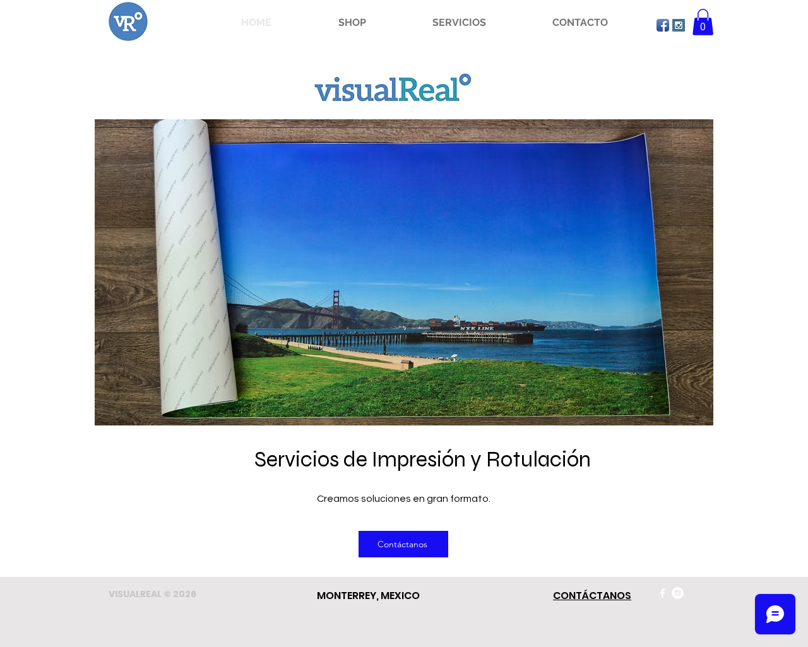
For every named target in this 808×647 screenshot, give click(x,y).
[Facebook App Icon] (662, 25)
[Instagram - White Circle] (678, 593)
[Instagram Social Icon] (678, 25)
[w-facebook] (662, 593)
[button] (352, 23)
